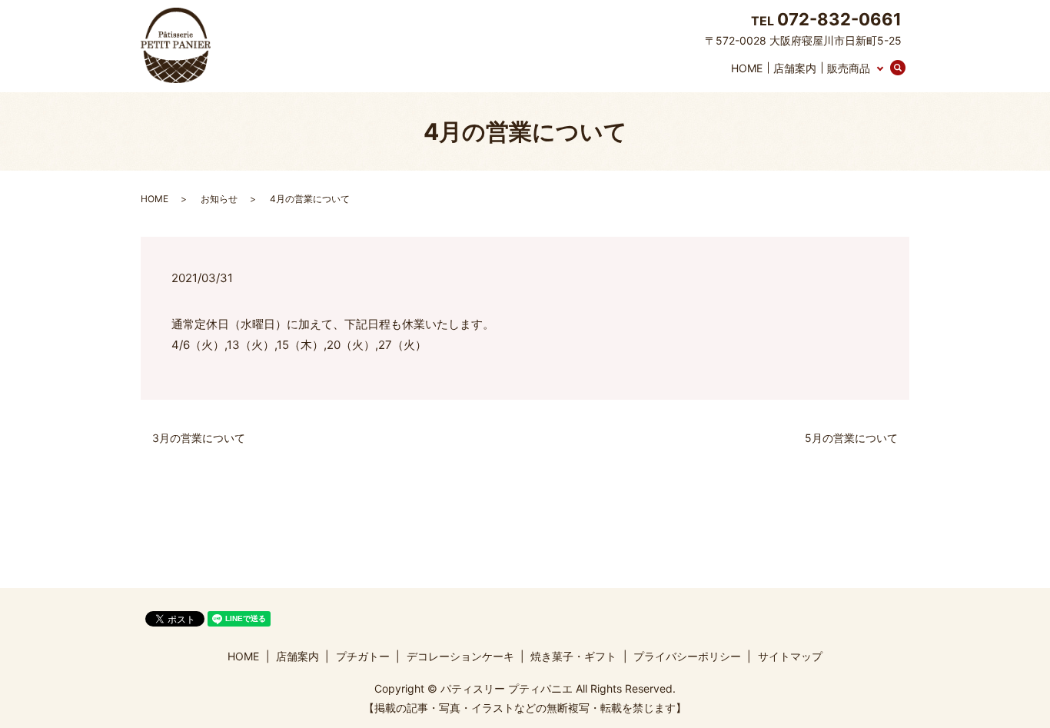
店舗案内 (794, 68)
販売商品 (848, 68)
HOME (747, 68)
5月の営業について (851, 437)
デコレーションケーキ (460, 656)
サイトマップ (790, 656)
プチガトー (363, 656)
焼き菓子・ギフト (573, 656)
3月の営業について (198, 437)
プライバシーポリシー (687, 656)
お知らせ (219, 198)
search (906, 68)
